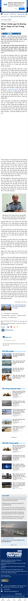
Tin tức (6, 14)
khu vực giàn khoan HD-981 (13, 89)
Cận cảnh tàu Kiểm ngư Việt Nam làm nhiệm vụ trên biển (19, 306)
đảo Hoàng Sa (7, 313)
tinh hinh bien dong (12, 317)
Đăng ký (21, 8)
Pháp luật (13, 14)
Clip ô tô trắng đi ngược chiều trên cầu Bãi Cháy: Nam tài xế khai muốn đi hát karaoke (19, 485)
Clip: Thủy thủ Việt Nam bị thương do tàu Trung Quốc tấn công (19, 377)
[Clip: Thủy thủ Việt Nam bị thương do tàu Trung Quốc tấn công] (7, 378)
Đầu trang (18, 594)
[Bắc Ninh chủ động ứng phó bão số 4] (14, 529)
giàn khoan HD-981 (21, 315)
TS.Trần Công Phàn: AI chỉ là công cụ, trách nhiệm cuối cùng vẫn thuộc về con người (13, 517)
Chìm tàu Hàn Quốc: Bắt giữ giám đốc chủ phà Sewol (19, 362)
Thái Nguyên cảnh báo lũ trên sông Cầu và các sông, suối (19, 428)
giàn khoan (13, 315)
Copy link (8, 600)
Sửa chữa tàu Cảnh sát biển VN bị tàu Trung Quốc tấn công (18, 369)
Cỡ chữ (14, 600)
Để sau (16, 8)
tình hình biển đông (5, 315)
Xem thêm (13, 437)
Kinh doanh (20, 14)
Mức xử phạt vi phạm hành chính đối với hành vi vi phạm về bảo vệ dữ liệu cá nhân (19, 466)
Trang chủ (3, 600)
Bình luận (19, 600)
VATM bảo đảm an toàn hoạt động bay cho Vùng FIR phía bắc (19, 402)
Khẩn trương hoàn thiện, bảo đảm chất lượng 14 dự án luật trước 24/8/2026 (19, 393)
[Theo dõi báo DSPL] (14, 34)
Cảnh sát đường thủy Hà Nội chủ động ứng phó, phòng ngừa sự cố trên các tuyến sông (19, 411)
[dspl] (2, 14)
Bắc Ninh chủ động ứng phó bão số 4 (19, 420)
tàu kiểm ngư (4, 317)
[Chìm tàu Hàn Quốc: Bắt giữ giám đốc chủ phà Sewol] (7, 363)
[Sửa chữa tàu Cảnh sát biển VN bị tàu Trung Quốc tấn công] (7, 370)
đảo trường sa (15, 313)
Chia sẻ (25, 600)
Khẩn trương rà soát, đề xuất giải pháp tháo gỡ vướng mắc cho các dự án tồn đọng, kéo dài (19, 476)
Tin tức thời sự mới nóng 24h (8, 538)
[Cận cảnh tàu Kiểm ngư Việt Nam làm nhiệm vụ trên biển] (6, 307)
